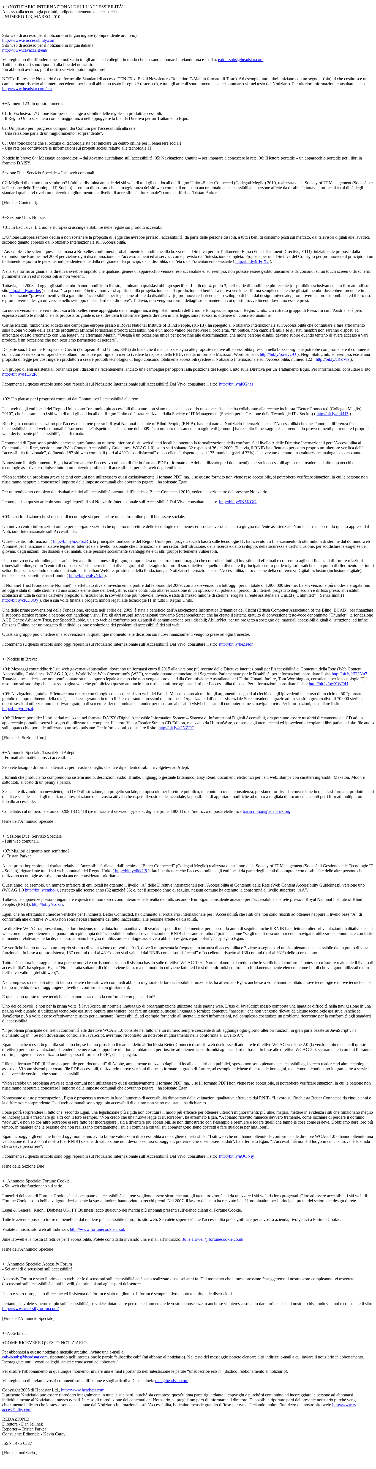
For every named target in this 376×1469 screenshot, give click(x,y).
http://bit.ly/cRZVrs (332, 359)
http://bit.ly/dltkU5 (332, 413)
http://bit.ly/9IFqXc (252, 261)
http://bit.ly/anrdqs (25, 290)
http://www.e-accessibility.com (28, 40)
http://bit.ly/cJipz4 (17, 708)
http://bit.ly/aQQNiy (236, 1156)
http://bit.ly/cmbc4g (42, 890)
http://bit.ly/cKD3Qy (20, 600)
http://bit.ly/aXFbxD (70, 541)
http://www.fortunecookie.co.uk (97, 1229)
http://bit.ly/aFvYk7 (86, 575)
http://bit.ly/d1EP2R (19, 374)
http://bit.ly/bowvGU (278, 354)
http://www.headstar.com (82, 1390)
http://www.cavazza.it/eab (24, 50)
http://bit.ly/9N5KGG (238, 501)
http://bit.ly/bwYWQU (328, 683)
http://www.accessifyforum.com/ (30, 1308)
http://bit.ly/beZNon (236, 644)
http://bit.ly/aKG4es (236, 384)
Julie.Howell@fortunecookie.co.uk (212, 1239)
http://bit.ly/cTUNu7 (349, 674)
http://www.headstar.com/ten (27, 88)
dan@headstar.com (171, 1380)
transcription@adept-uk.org (266, 811)
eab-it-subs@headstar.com (240, 59)
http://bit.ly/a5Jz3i (47, 904)
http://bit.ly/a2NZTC (176, 727)
